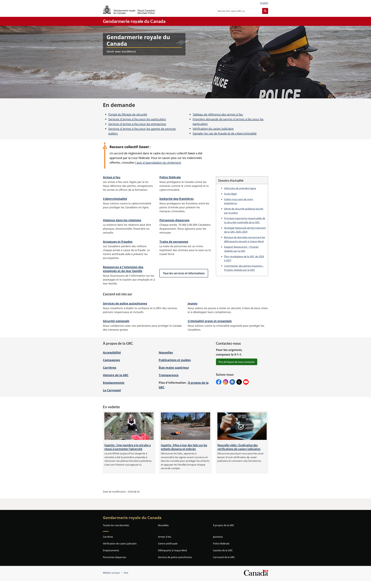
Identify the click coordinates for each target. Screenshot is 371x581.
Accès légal (230, 193)
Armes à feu (111, 177)
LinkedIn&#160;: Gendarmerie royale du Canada (232, 382)
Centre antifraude (168, 543)
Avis (126, 572)
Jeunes (192, 303)
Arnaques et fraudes (117, 242)
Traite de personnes (173, 242)
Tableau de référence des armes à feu (218, 114)
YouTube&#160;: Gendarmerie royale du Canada (246, 382)
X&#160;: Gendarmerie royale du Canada (239, 382)
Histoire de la (116, 375)
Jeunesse (218, 536)
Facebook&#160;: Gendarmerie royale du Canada (218, 382)
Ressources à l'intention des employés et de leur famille (123, 269)
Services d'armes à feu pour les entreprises (137, 124)
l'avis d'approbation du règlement (158, 163)
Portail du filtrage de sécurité (127, 114)
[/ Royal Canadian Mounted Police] (129, 9)
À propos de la (223, 525)
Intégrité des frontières (176, 199)
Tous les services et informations (184, 273)
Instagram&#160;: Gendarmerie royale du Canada (225, 382)
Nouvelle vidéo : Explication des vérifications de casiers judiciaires (238, 447)
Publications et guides (175, 360)
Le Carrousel (112, 390)
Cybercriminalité (115, 199)
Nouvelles (166, 352)
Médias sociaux (111, 572)
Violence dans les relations (122, 220)
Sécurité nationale (116, 321)
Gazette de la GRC (223, 550)
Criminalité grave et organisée (210, 321)
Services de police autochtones (125, 303)
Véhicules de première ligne (240, 188)
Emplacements (113, 383)
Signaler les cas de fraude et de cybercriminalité (225, 133)
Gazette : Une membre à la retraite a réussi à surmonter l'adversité (127, 447)
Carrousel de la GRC (224, 557)
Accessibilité (112, 352)
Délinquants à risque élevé (172, 550)
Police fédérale (170, 177)
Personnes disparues (174, 220)
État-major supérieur (174, 367)
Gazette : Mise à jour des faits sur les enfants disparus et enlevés (184, 447)
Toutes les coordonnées (116, 525)
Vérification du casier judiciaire (213, 129)
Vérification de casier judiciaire (120, 543)
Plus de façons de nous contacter (236, 361)
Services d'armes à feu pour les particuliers (137, 119)
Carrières (109, 367)
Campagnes (111, 360)
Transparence (169, 375)
